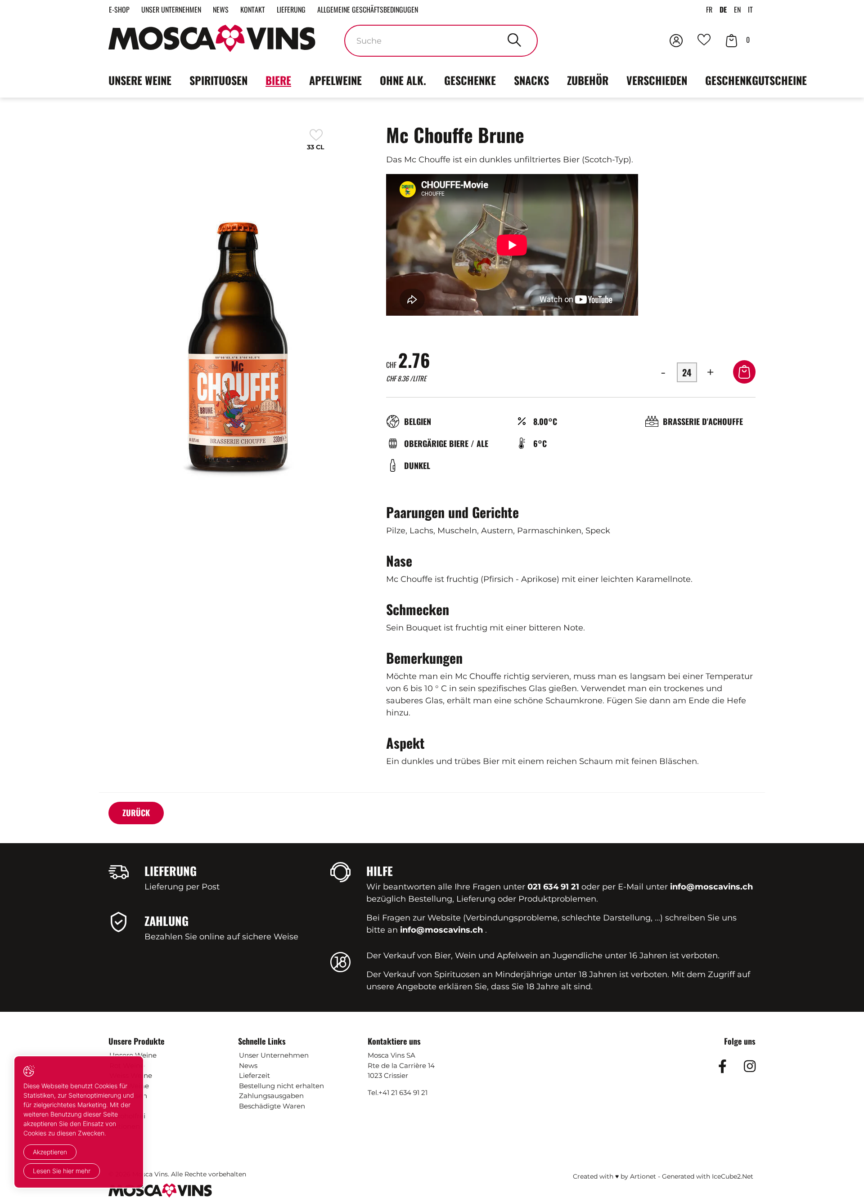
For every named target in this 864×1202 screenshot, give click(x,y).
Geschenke (470, 80)
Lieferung (291, 9)
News (221, 9)
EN (737, 9)
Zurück (136, 812)
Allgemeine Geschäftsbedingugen (367, 9)
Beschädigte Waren (272, 1106)
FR (709, 9)
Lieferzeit (254, 1075)
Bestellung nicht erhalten (281, 1085)
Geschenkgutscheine (756, 80)
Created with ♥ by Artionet (614, 1176)
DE (723, 9)
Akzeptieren (50, 1152)
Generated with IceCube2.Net (707, 1176)
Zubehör (587, 80)
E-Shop (119, 9)
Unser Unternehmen (171, 9)
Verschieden (656, 80)
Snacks (531, 80)
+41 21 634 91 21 (403, 1092)
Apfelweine (335, 80)
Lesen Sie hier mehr (61, 1171)
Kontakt (252, 9)
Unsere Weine (139, 80)
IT (750, 9)
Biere (278, 80)
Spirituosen (218, 80)
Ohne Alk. (403, 80)
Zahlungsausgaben (271, 1095)
